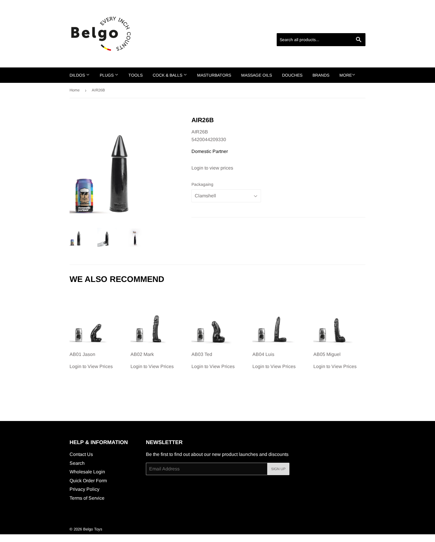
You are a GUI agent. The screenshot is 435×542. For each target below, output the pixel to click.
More (345, 75)
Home (75, 90)
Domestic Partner (209, 151)
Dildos (78, 75)
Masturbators (214, 75)
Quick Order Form (88, 480)
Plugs (107, 75)
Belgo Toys (92, 529)
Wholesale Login (87, 471)
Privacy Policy (84, 489)
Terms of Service (87, 498)
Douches (292, 75)
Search (77, 463)
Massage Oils (256, 75)
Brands (320, 75)
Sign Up (278, 469)
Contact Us (81, 454)
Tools (135, 75)
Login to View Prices (91, 360)
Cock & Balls (168, 75)
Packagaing (202, 184)
